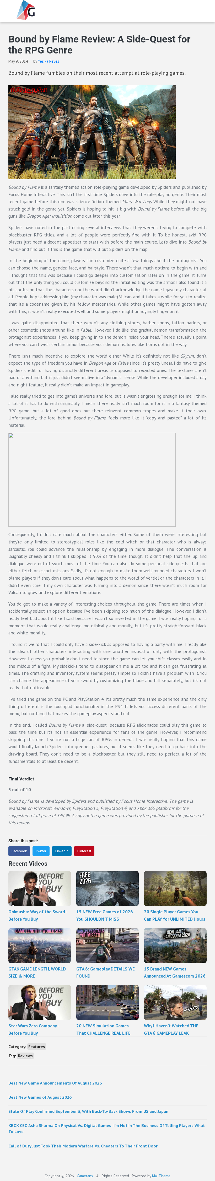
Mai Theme (161, 1175)
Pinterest (84, 851)
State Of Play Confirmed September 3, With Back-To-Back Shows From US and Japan (88, 1111)
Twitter (41, 851)
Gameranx (85, 1175)
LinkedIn (61, 851)
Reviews (25, 1055)
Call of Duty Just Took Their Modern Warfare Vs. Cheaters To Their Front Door (83, 1145)
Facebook (19, 851)
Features (36, 1046)
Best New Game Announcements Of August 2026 (55, 1083)
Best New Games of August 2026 (40, 1097)
